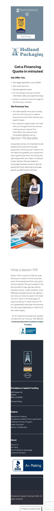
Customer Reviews (18, 453)
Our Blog (14, 447)
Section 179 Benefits (19, 427)
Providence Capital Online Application (26, 419)
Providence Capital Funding (22, 496)
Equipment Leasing (18, 416)
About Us (14, 445)
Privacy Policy (16, 401)
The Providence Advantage (21, 450)
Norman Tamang (25, 319)
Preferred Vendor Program (21, 422)
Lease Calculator (17, 424)
